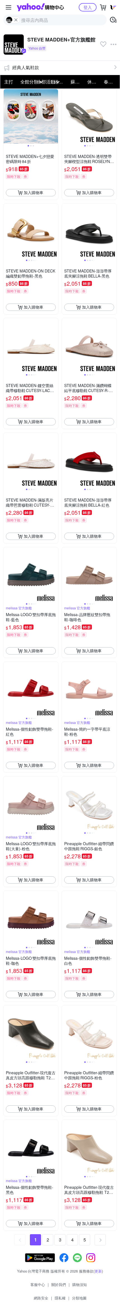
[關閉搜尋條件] (15, 19)
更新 (98, 1271)
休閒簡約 (94, 81)
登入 (87, 7)
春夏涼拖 (110, 81)
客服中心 (37, 1284)
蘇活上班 (77, 81)
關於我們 (58, 1284)
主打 (8, 81)
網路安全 (41, 1298)
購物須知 (79, 1284)
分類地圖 (79, 1298)
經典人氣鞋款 (25, 67)
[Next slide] (54, 116)
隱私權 (60, 1298)
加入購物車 (33, 192)
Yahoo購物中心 (40, 7)
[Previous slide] (7, 116)
